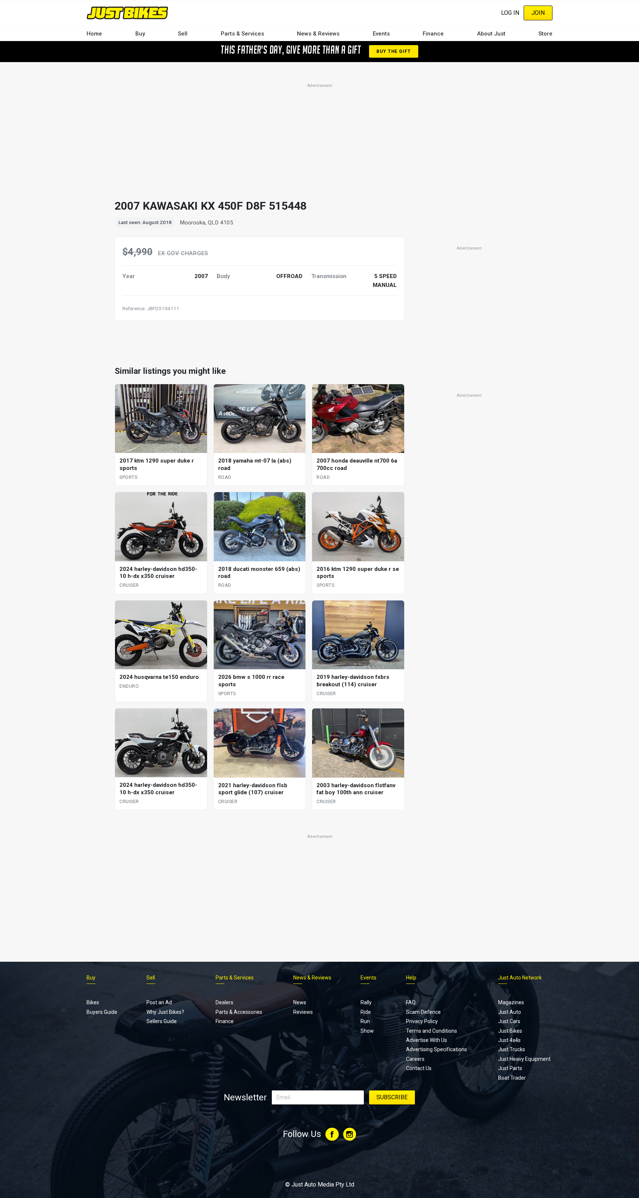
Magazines (511, 1002)
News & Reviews (318, 33)
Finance (433, 33)
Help (411, 978)
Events (381, 33)
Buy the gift (393, 51)
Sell (182, 33)
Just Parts (510, 1068)
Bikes (93, 1002)
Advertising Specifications (436, 1049)
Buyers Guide (102, 1012)
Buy (140, 33)
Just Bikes (510, 1031)
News (299, 1002)
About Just (491, 33)
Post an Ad (159, 1002)
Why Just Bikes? (165, 1012)
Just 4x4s (509, 1040)
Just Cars (509, 1021)
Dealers (224, 1002)
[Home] (127, 12)
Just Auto (509, 1012)
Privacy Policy (422, 1021)
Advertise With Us (426, 1040)
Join (538, 12)
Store (545, 33)
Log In (510, 12)
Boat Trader (512, 1078)
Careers (415, 1059)
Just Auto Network (520, 978)
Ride (366, 1012)
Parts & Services (242, 33)
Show (367, 1031)
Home (94, 33)
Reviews (303, 1012)
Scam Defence (423, 1012)
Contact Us (419, 1068)
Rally (366, 1002)
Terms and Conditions (431, 1031)
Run (365, 1021)
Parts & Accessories (239, 1012)
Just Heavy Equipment (524, 1059)
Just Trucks (511, 1049)
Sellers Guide (161, 1021)
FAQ (411, 1002)
